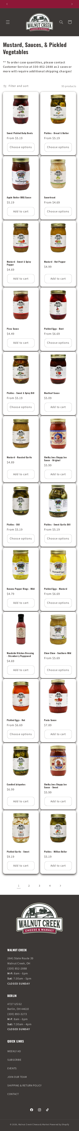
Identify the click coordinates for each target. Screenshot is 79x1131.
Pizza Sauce (13, 328)
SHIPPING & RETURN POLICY (24, 1085)
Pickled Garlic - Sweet (18, 851)
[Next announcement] (72, 4)
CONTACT (13, 1094)
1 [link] (18, 885)
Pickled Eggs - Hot (16, 720)
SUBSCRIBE (14, 1059)
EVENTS (12, 1068)
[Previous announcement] (7, 4)
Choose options (21, 147)
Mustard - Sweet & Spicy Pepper (19, 263)
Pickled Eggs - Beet (54, 328)
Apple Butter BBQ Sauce (19, 197)
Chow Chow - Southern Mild (57, 653)
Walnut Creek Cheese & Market (33, 1124)
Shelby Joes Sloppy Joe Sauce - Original (55, 459)
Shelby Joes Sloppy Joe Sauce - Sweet (55, 786)
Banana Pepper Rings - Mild (21, 588)
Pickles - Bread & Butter (56, 133)
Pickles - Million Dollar (55, 851)
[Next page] (60, 885)
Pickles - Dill (13, 524)
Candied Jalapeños (16, 784)
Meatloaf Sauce (52, 393)
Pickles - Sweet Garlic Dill (57, 524)
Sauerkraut (49, 197)
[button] (7, 22)
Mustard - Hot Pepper (55, 261)
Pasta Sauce (50, 720)
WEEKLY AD (14, 1051)
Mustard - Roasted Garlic (19, 457)
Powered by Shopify (59, 1124)
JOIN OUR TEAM (17, 1077)
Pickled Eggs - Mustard (55, 588)
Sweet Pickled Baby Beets (20, 133)
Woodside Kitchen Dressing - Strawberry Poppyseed (20, 654)
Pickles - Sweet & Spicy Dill (20, 393)
